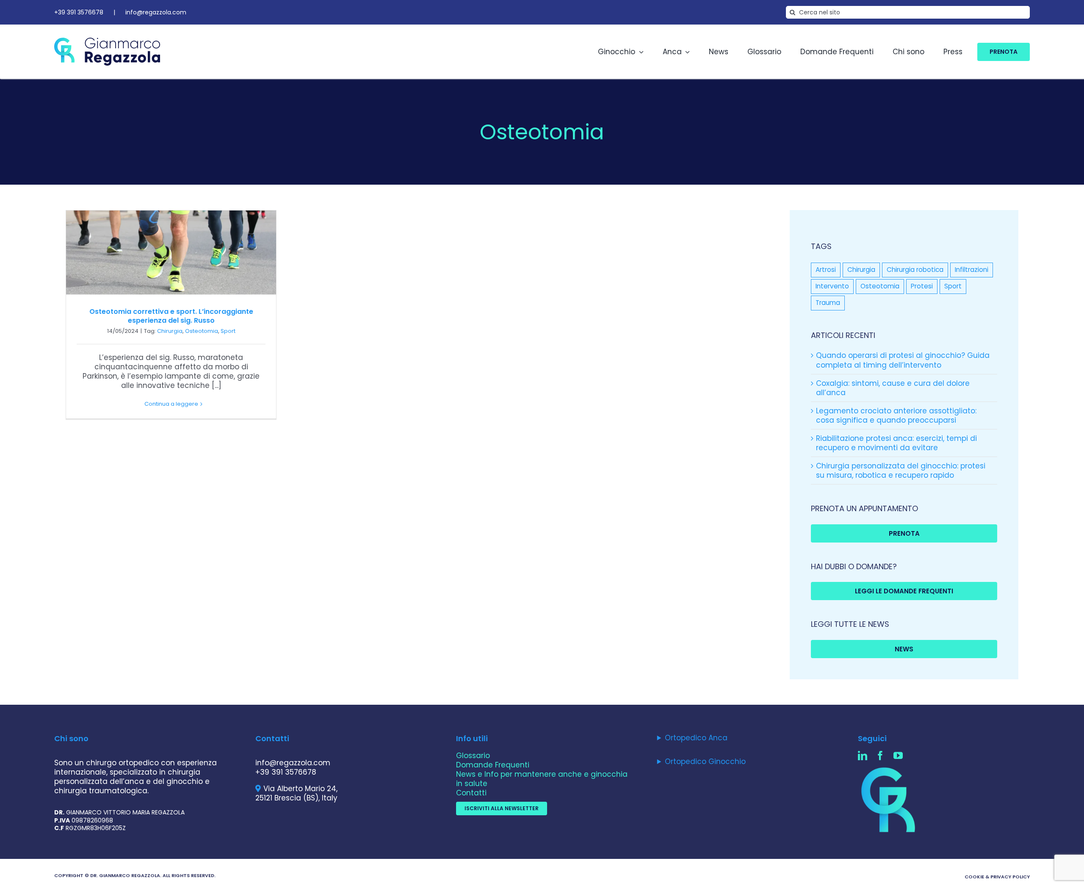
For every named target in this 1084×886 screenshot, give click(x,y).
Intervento (832, 286)
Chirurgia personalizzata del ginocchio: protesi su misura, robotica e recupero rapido (900, 470)
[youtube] (898, 755)
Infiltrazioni (971, 269)
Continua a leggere (171, 404)
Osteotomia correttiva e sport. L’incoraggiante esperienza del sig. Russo (171, 316)
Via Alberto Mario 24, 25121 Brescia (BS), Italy (296, 793)
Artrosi (826, 269)
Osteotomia (201, 331)
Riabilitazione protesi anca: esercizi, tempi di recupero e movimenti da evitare (896, 443)
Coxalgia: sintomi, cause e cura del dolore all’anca (893, 388)
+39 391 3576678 (78, 12)
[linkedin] (862, 755)
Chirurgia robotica (915, 269)
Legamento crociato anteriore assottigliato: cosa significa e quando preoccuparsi (896, 415)
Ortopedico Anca (696, 737)
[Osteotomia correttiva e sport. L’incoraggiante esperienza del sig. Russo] (171, 252)
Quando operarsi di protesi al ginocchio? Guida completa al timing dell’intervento (903, 360)
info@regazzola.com (155, 12)
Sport (228, 331)
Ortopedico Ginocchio (705, 761)
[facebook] (880, 755)
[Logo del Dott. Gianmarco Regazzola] (107, 41)
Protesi (922, 286)
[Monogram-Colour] (889, 768)
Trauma (828, 302)
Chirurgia (170, 331)
